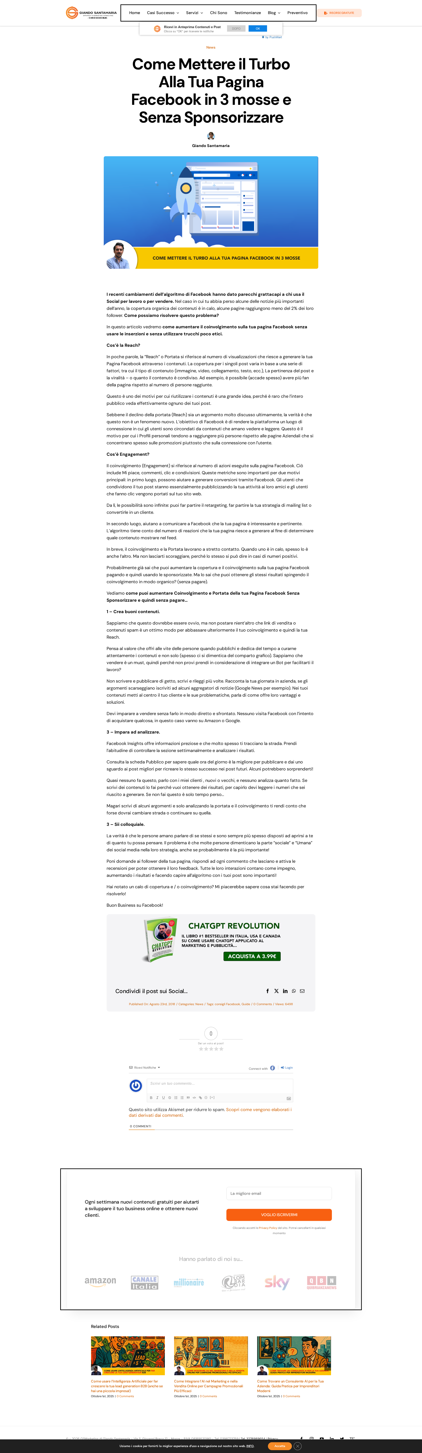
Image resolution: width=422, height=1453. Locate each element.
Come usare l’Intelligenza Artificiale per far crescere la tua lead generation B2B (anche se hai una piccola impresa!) (127, 1386)
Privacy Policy (268, 1228)
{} (206, 1097)
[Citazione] (188, 1097)
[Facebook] (267, 991)
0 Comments (262, 1004)
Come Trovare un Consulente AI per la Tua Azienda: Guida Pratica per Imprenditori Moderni (290, 1386)
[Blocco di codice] (194, 1097)
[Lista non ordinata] (182, 1097)
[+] (212, 1097)
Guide (246, 1004)
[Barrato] (170, 1097)
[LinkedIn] (285, 991)
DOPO (236, 28)
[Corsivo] (157, 1097)
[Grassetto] (151, 1097)
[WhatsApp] (294, 991)
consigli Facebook (227, 1004)
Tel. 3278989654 (253, 1439)
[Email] (302, 991)
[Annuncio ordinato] (176, 1097)
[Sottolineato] (163, 1097)
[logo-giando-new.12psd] (91, 8)
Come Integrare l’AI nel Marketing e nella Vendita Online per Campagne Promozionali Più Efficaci (208, 1386)
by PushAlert (274, 37)
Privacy (273, 1439)
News (210, 47)
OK (258, 28)
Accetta (280, 1446)
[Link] (200, 1097)
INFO (250, 1446)
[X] (276, 991)
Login (288, 1068)
